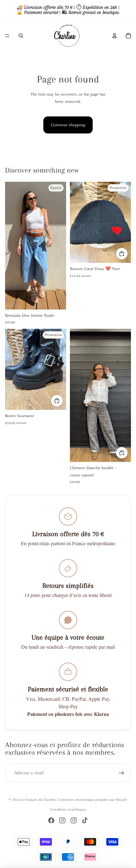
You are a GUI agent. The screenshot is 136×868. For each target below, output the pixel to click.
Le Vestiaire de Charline (38, 800)
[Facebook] (51, 820)
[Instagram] (62, 820)
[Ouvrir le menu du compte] (114, 36)
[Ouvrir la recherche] (21, 36)
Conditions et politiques (68, 809)
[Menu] (7, 35)
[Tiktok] (85, 820)
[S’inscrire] (121, 773)
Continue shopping (68, 124)
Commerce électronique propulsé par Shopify (92, 800)
